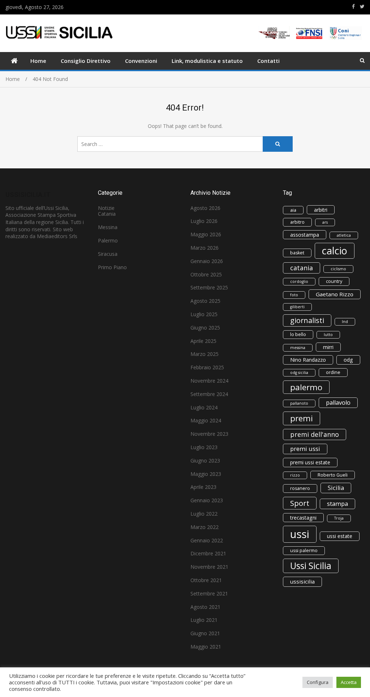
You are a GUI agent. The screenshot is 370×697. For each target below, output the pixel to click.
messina (297, 347)
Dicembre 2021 (208, 553)
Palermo (108, 240)
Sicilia (336, 488)
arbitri (320, 209)
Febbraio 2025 (207, 367)
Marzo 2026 (204, 247)
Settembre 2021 (209, 593)
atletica (344, 235)
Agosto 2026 (205, 208)
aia (293, 210)
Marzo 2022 (204, 527)
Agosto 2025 (205, 300)
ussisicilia (302, 581)
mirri (328, 347)
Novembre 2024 (209, 380)
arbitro (297, 222)
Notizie (106, 208)
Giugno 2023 (205, 460)
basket (297, 253)
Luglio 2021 (204, 619)
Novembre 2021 (209, 566)
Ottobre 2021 (206, 580)
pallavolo (338, 402)
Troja (339, 518)
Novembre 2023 (209, 433)
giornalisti (307, 320)
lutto (328, 334)
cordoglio (299, 281)
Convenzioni (141, 60)
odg (348, 359)
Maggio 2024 (205, 420)
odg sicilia (299, 372)
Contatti (268, 60)
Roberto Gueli (333, 475)
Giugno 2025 (205, 327)
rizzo (295, 475)
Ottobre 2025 (206, 274)
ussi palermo (304, 550)
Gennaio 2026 (206, 261)
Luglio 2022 (204, 513)
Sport (299, 503)
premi (301, 418)
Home (38, 60)
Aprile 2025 (203, 340)
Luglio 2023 (204, 447)
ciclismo (338, 268)
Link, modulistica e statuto (207, 60)
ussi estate (339, 536)
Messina (107, 227)
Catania (107, 213)
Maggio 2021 (205, 646)
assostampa (304, 234)
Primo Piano (112, 267)
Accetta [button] (349, 682)
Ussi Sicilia (310, 566)
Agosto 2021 (205, 606)
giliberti (297, 306)
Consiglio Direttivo (86, 60)
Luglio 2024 (204, 407)
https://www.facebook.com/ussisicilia (353, 6)
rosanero (300, 488)
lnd (345, 321)
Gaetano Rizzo (334, 294)
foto (294, 294)
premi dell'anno (314, 434)
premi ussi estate (310, 462)
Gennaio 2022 (206, 540)
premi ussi (305, 449)
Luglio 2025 (204, 314)
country (334, 281)
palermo (306, 387)
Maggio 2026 (205, 234)
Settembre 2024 (209, 394)
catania (301, 267)
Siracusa (107, 253)
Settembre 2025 (209, 287)
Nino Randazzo (308, 359)
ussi (299, 534)
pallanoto (299, 403)
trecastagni (303, 517)
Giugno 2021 (205, 633)
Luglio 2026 (204, 221)
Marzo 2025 (204, 353)
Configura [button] (317, 682)
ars (325, 222)
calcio (334, 250)
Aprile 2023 (203, 486)
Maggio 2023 (205, 473)
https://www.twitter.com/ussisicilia (362, 6)
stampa (337, 504)
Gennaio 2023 (206, 500)
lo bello (298, 334)
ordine (333, 372)
